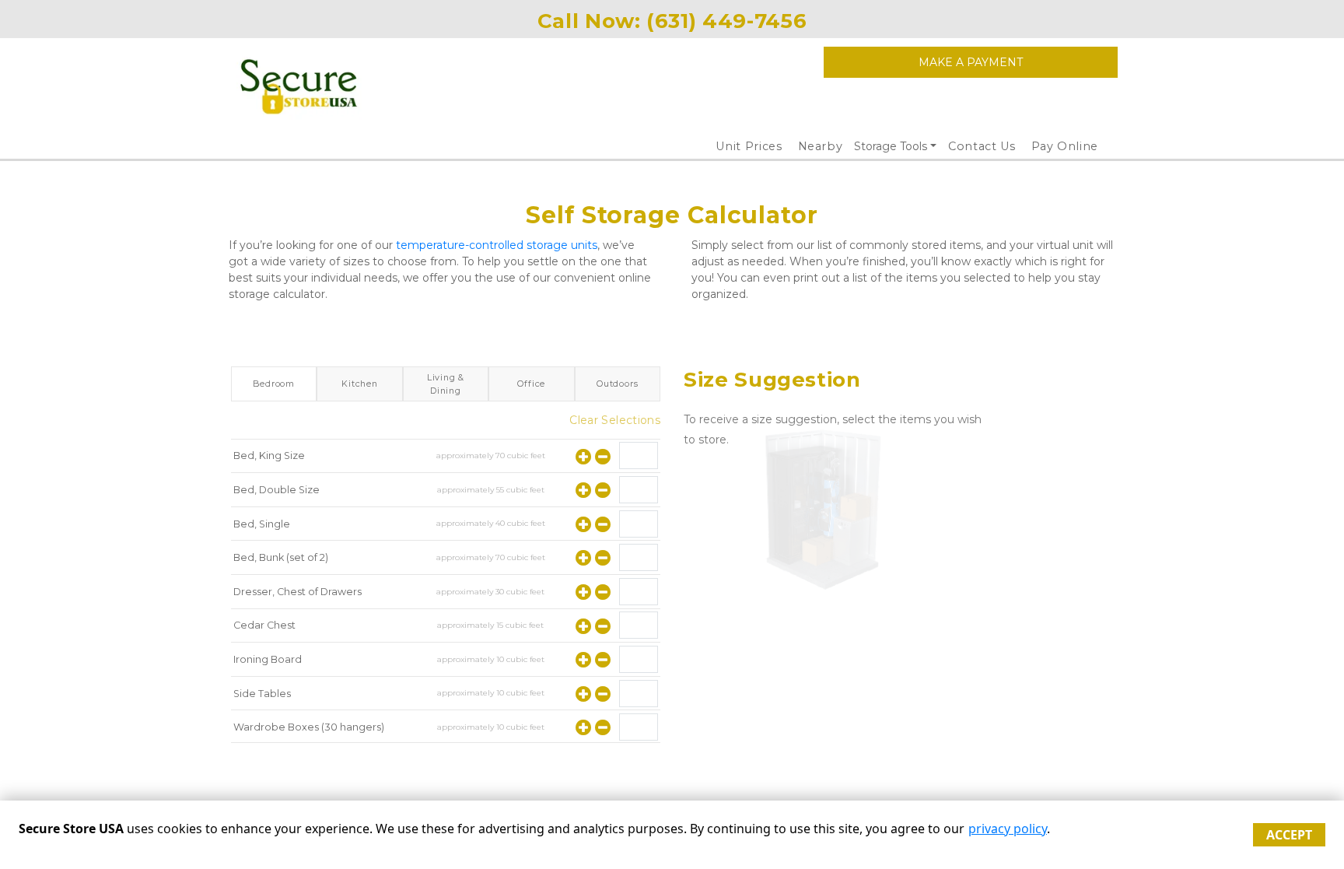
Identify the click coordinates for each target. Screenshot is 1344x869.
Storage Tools (890, 146)
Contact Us (982, 146)
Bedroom (274, 383)
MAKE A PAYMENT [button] (971, 62)
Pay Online (1065, 146)
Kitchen (359, 383)
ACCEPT (1289, 834)
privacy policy (1007, 828)
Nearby (820, 146)
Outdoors (617, 383)
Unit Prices (749, 146)
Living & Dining (445, 383)
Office (531, 383)
